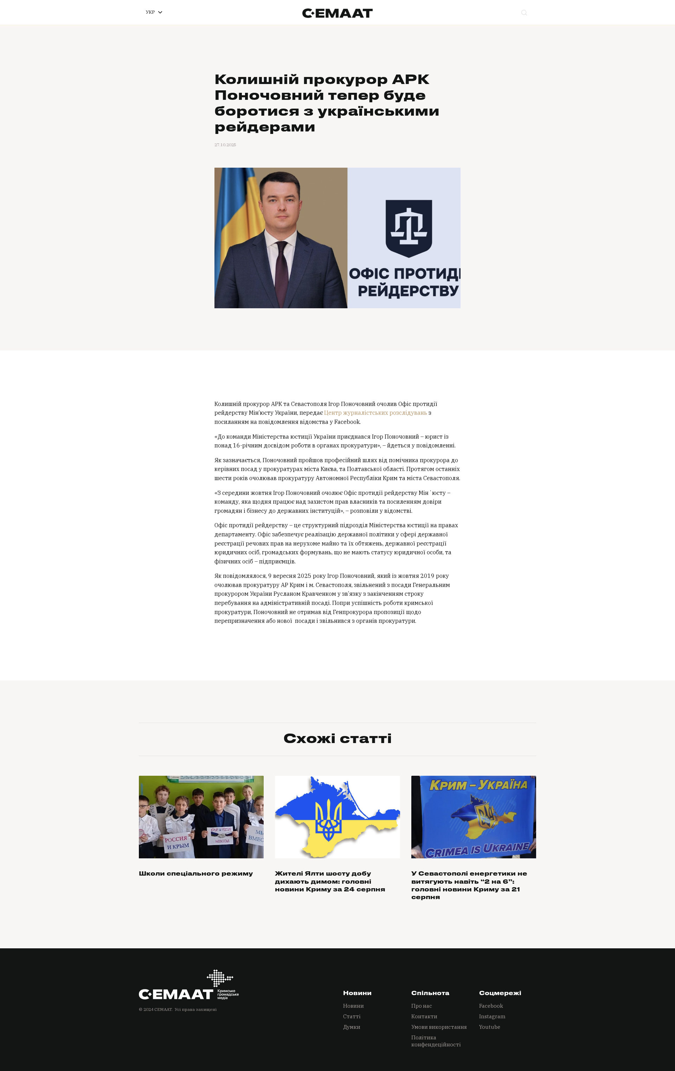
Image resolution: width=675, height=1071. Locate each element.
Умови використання (439, 1027)
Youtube (489, 1027)
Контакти (424, 1016)
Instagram (492, 1016)
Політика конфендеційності (436, 1041)
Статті (352, 1016)
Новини (353, 1005)
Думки (351, 1027)
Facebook (491, 1005)
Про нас (421, 1005)
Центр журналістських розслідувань (375, 412)
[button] (154, 12)
